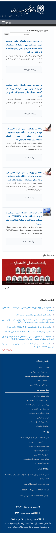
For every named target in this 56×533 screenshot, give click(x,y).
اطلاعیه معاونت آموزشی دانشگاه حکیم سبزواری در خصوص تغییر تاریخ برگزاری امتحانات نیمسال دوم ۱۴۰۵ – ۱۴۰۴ (28, 321)
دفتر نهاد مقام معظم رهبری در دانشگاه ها (35, 437)
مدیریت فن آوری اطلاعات (40, 409)
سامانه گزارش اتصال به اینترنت (38, 422)
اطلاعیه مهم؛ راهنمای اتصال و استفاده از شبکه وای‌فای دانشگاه (28, 331)
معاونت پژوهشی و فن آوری (40, 372)
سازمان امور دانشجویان (41, 450)
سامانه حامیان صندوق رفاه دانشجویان (36, 459)
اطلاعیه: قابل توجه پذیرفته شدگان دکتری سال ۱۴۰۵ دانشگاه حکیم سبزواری (28, 309)
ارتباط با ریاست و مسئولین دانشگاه (37, 404)
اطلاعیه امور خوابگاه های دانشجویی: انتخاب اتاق (34, 315)
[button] (8, 23)
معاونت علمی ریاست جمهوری (39, 442)
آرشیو (7, 288)
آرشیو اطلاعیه (7, 349)
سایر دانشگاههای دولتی (41, 463)
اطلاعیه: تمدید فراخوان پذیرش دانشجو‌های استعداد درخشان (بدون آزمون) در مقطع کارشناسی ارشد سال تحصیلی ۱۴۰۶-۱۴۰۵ (28, 338)
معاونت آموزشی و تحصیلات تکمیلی (37, 376)
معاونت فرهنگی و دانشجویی (39, 384)
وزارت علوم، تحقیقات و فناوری (39, 446)
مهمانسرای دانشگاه (42, 426)
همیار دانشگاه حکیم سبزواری (39, 413)
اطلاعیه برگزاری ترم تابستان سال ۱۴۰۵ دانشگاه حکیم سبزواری (28, 327)
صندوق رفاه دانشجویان (41, 455)
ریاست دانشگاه (44, 367)
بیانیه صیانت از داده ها (41, 396)
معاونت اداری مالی (42, 380)
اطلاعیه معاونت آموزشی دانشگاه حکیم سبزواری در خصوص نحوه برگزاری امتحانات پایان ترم (28, 345)
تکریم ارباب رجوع (43, 417)
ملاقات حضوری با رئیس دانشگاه (38, 400)
